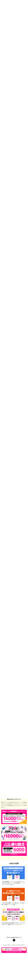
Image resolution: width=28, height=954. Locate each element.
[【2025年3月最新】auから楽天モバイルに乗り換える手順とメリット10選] (13, 894)
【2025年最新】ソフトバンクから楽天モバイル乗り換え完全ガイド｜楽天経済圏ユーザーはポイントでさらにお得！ (13, 883)
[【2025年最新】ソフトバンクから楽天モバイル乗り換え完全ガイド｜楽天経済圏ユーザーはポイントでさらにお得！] (13, 873)
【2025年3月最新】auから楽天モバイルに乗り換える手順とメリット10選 (13, 903)
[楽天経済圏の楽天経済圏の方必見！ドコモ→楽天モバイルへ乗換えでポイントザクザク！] (13, 914)
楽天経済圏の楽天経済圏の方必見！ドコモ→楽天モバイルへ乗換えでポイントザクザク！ (13, 923)
